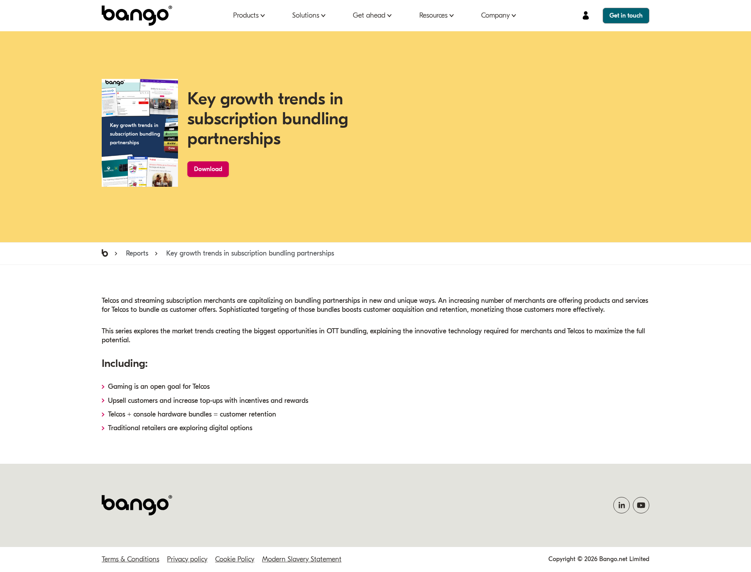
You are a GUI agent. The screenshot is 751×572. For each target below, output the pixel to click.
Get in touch (626, 15)
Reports (137, 253)
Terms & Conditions (130, 559)
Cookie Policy (234, 559)
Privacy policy (187, 559)
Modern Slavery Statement (301, 559)
